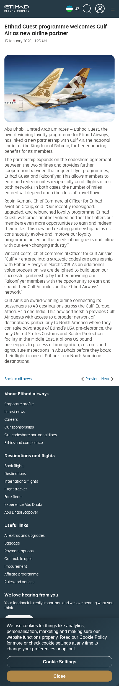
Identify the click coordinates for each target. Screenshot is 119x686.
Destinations (15, 473)
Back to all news (18, 378)
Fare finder (13, 496)
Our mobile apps (18, 558)
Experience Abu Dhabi (23, 504)
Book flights (14, 465)
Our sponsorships (19, 427)
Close (59, 676)
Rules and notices (19, 581)
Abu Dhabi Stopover (21, 512)
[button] (72, 9)
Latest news (14, 411)
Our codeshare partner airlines (30, 434)
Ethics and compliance (23, 442)
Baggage (12, 543)
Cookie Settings (59, 661)
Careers (11, 419)
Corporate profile (19, 403)
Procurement (15, 566)
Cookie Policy (93, 637)
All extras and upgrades (24, 535)
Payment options (18, 550)
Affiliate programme (21, 574)
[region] (59, 652)
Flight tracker (15, 488)
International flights (21, 481)
